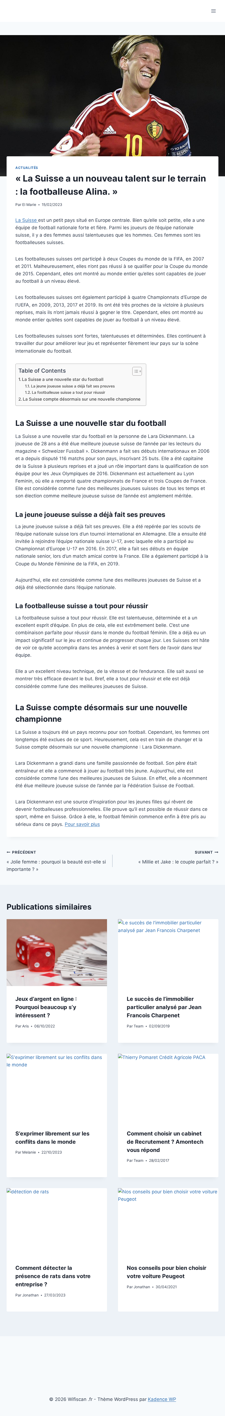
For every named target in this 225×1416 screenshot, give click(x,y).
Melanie (29, 1152)
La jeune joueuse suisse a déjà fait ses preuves (73, 386)
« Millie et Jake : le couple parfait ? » (178, 857)
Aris (25, 1026)
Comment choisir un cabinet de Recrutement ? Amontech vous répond (165, 1141)
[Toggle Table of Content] (134, 371)
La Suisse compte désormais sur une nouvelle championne (81, 399)
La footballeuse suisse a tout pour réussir (68, 392)
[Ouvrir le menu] (213, 11)
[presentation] (57, 952)
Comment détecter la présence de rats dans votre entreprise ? (53, 1276)
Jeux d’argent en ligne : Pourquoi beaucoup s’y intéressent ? (46, 1007)
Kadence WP (162, 1399)
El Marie (29, 204)
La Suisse (26, 220)
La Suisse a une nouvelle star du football (62, 379)
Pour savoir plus (82, 824)
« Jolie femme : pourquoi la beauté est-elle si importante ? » (56, 861)
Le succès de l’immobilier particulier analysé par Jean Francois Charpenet (164, 1007)
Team (139, 1026)
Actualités (26, 168)
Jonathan (30, 1295)
